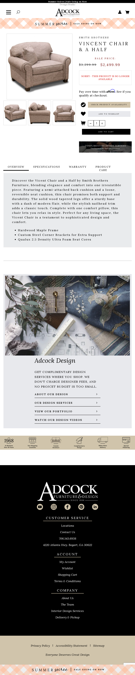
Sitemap (98, 646)
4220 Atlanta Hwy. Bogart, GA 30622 (67, 545)
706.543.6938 (67, 538)
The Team (67, 604)
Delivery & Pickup (67, 617)
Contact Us (67, 532)
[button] (109, 105)
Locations (67, 526)
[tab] (16, 168)
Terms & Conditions (67, 581)
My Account (67, 562)
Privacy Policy (40, 646)
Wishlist (67, 568)
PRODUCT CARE (103, 168)
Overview (16, 166)
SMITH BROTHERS (94, 37)
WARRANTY (78, 166)
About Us (68, 598)
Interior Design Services (67, 611)
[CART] (127, 12)
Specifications (46, 166)
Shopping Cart (67, 575)
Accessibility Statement (71, 646)
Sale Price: (105, 58)
